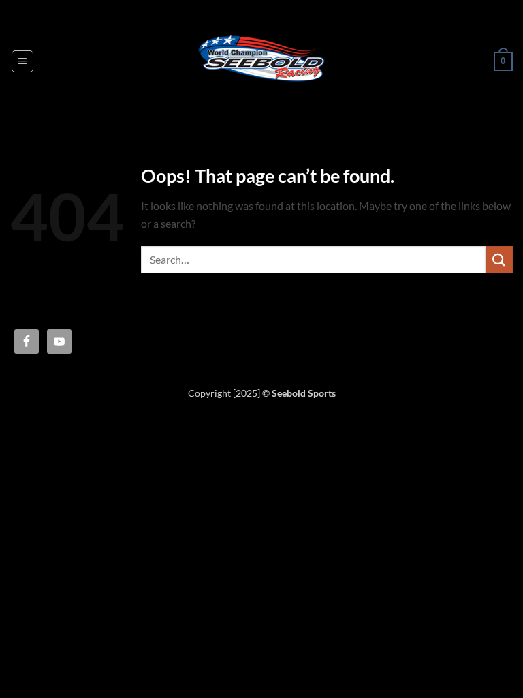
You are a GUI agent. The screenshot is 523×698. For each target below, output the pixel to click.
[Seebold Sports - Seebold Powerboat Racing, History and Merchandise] (261, 61)
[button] (22, 61)
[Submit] (499, 259)
